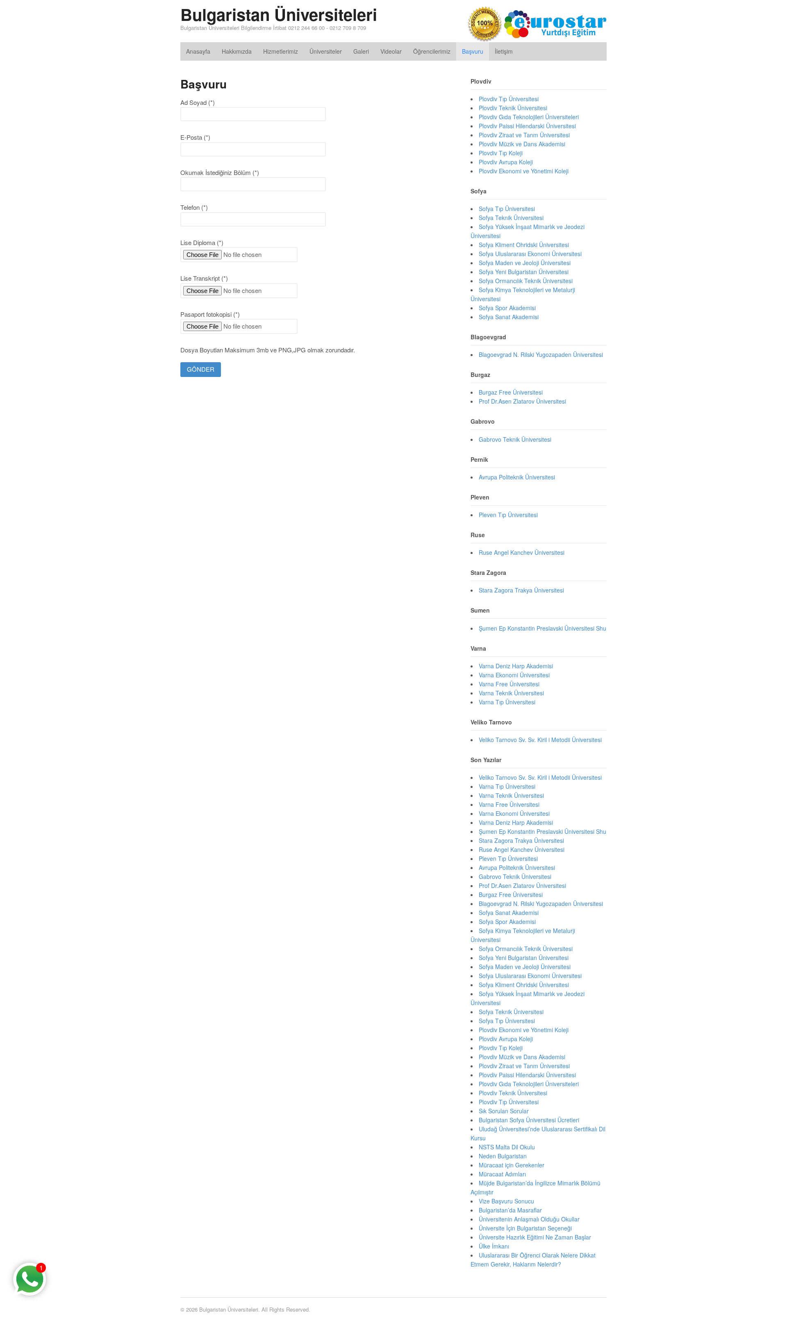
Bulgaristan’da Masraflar (510, 1210)
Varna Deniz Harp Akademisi (516, 666)
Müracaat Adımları (502, 1174)
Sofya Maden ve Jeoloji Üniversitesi (525, 263)
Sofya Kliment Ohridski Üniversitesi (524, 245)
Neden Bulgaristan (503, 1156)
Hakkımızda (237, 51)
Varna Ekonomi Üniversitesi (514, 675)
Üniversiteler (325, 51)
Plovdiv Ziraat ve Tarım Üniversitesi (524, 135)
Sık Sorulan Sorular (504, 1111)
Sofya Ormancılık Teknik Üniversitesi (526, 281)
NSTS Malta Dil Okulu (507, 1147)
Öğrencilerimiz (431, 51)
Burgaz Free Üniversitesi (511, 392)
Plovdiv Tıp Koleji (501, 153)
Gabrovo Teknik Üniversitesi (515, 439)
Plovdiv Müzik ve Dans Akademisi (522, 144)
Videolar (391, 51)
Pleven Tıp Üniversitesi (508, 515)
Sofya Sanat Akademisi (509, 317)
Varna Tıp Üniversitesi (507, 702)
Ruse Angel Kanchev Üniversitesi (521, 552)
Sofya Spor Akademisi (507, 308)
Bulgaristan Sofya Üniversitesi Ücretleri (529, 1120)
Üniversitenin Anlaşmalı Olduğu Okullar (529, 1219)
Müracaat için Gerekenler (511, 1165)
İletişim (504, 51)
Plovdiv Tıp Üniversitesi (509, 99)
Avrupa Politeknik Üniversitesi (517, 477)
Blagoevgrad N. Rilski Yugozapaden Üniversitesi (541, 354)
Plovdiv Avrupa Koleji (506, 162)
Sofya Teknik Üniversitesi (511, 217)
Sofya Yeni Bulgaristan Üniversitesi (524, 272)
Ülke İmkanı (494, 1246)
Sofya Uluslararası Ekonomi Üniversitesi (530, 254)
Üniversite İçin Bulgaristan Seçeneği (525, 1228)
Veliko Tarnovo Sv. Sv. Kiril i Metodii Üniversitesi (540, 739)
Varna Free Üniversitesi (509, 684)
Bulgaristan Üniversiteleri (278, 14)
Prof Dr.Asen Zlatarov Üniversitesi (522, 401)
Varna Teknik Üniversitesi (511, 693)
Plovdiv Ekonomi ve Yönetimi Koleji (524, 171)
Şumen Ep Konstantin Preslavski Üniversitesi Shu (542, 628)
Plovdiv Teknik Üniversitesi (513, 108)
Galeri (361, 51)
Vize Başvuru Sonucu (506, 1201)
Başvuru (472, 51)
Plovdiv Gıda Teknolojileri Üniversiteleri (529, 117)
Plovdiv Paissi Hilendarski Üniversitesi (527, 126)
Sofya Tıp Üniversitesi (507, 208)
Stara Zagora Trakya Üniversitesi (521, 590)
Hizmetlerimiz (280, 51)
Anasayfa (198, 51)
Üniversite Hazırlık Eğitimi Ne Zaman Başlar (535, 1237)
